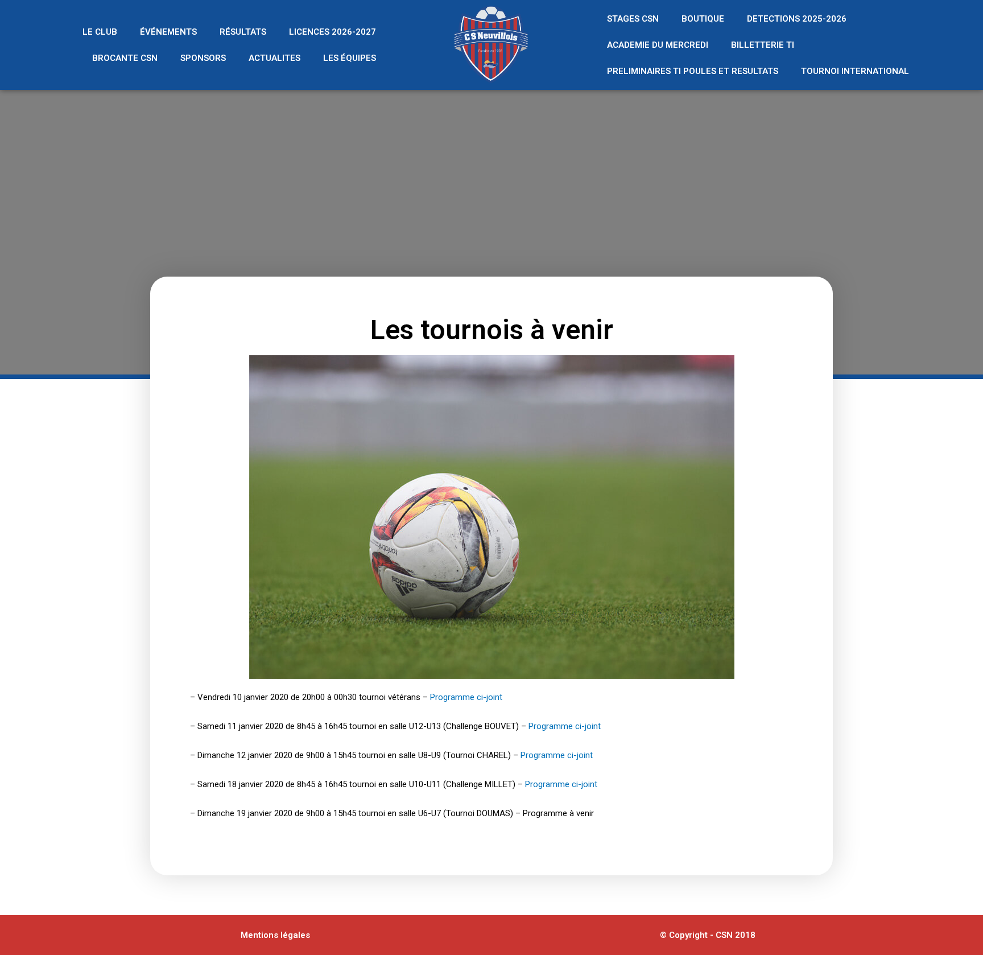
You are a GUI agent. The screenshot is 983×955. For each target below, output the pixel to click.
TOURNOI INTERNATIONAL (855, 71)
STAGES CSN (633, 19)
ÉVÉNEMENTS (168, 32)
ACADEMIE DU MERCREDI (657, 45)
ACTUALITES (274, 58)
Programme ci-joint (466, 697)
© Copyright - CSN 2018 (707, 935)
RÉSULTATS (243, 32)
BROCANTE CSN (125, 58)
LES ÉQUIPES (349, 58)
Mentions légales (275, 935)
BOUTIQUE (703, 19)
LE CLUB (99, 32)
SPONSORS (203, 58)
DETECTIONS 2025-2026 (796, 19)
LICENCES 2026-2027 (332, 32)
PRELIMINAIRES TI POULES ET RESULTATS (692, 71)
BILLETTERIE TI (762, 45)
